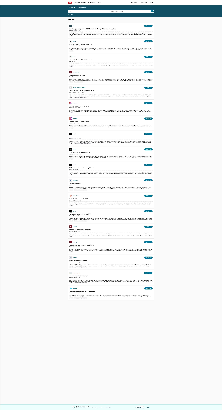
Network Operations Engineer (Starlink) (80, 214)
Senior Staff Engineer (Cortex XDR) (78, 199)
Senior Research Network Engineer (78, 276)
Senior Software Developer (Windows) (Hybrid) (81, 245)
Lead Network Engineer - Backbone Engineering (82, 291)
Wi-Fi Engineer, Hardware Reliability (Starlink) (81, 168)
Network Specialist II (75, 183)
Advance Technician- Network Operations (80, 44)
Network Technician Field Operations (79, 106)
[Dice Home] (70, 2)
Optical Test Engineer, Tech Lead (78, 260)
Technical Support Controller (77, 75)
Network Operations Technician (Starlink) (80, 137)
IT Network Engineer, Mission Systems (79, 152)
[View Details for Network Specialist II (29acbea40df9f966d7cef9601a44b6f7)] (111, 185)
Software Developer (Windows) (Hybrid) (80, 229)
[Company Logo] (70, 26)
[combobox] (87, 11)
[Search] (152, 11)
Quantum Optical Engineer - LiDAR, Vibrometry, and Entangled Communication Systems (92, 29)
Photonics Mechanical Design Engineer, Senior (81, 90)
